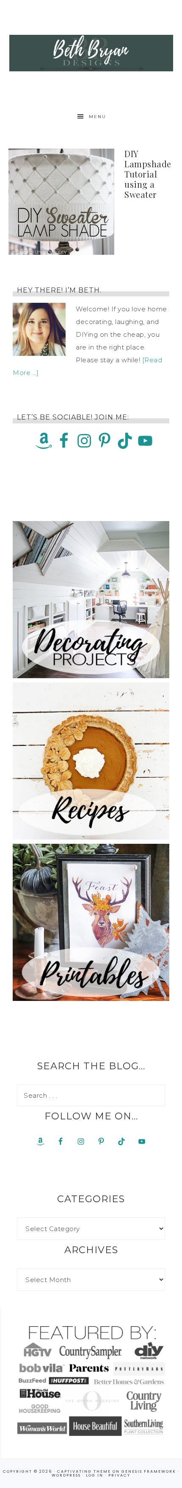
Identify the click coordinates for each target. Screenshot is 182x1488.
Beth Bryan (91, 53)
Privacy (119, 1475)
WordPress (66, 1475)
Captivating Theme (84, 1471)
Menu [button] (97, 116)
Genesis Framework (148, 1471)
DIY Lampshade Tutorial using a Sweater (147, 174)
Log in (94, 1475)
